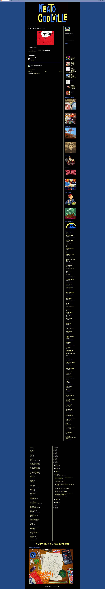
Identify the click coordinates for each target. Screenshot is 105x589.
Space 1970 (68, 357)
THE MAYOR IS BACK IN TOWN (60, 494)
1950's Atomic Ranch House (70, 345)
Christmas (31, 480)
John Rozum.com (69, 303)
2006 (55, 508)
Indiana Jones (32, 499)
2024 (55, 447)
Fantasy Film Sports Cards (34, 488)
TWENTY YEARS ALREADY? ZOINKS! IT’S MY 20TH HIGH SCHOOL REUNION (71, 70)
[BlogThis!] (46, 50)
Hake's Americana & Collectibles (69, 412)
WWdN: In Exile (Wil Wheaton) (70, 307)
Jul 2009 (56, 472)
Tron (30, 534)
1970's (31, 455)
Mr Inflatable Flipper (33, 515)
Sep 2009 (57, 469)
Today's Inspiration (69, 376)
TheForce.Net (68, 431)
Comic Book (32, 481)
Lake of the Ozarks (33, 502)
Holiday (31, 495)
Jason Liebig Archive (69, 415)
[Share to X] (47, 50)
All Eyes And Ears (69, 271)
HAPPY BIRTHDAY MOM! (59, 481)
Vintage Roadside (69, 331)
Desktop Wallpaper (33, 482)
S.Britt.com (68, 422)
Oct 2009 (57, 468)
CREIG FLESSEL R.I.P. (73, 80)
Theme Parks (32, 531)
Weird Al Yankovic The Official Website (71, 438)
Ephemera (31, 486)
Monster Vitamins (32, 510)
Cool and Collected (69, 312)
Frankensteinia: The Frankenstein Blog (69, 351)
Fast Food (31, 489)
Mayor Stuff (32, 506)
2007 (55, 507)
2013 (55, 458)
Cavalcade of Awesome (70, 279)
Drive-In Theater (68, 406)
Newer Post (30, 71)
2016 (55, 453)
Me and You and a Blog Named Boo (70, 269)
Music (31, 516)
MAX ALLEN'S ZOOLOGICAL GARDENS (62, 488)
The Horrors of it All (69, 235)
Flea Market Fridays (33, 491)
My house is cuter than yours (70, 295)
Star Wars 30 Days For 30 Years (35, 525)
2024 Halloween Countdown (34, 473)
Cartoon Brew (68, 243)
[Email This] (45, 50)
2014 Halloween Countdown (34, 471)
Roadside (31, 521)
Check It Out (32, 478)
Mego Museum (68, 419)
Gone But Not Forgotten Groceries (70, 337)
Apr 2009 (57, 499)
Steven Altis (33, 57)
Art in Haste (68, 274)
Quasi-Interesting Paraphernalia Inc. (69, 390)
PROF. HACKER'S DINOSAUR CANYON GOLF (73, 76)
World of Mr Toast (69, 439)
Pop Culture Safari (69, 240)
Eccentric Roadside (69, 359)
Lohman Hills (68, 416)
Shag (67, 425)
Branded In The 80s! (69, 320)
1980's (31, 456)
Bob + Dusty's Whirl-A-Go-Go (70, 354)
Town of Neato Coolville (34, 532)
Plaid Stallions (68, 323)
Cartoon (31, 475)
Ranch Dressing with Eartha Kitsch (69, 365)
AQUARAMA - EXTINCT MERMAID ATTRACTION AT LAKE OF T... (64, 485)
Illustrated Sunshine (33, 51)
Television (31, 529)
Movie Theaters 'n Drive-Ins (34, 512)
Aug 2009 (57, 471)
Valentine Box (32, 536)
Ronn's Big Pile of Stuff (70, 254)
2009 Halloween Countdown (34, 464)
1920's (31, 447)
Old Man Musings (69, 284)
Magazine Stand (32, 505)
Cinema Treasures (69, 402)
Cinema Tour (68, 401)
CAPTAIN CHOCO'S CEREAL (72, 92)
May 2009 (57, 497)
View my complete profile (69, 35)
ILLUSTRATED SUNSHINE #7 (60, 475)
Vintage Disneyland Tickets (70, 301)
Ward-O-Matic (68, 342)
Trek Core (67, 433)
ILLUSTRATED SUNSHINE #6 (60, 490)
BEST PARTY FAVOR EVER (60, 480)
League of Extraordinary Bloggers (35, 503)
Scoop (67, 423)
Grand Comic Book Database (70, 410)
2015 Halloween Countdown (34, 472)
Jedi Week (31, 501)
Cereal (31, 477)
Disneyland (31, 484)
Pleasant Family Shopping (70, 362)
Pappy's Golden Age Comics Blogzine (69, 315)
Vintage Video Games (33, 540)
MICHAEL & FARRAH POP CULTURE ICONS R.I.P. (64, 477)
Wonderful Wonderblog (70, 292)
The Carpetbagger (69, 371)
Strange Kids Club (69, 429)
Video (31, 537)
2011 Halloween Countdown (34, 467)
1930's (31, 448)
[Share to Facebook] (48, 50)
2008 (55, 505)
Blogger (58, 586)
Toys (30, 533)
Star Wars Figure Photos (34, 527)
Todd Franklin (35, 50)
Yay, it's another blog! (70, 384)
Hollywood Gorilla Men (70, 328)
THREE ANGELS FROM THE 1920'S (61, 491)
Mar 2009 (57, 500)
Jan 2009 (56, 503)
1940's (31, 451)
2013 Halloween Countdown (34, 469)
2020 (55, 449)
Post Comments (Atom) (36, 73)
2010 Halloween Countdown (34, 465)
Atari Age (67, 396)
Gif (30, 494)
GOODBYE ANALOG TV (59, 487)
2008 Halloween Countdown (34, 463)
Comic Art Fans (68, 405)
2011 (55, 461)
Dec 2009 (57, 465)
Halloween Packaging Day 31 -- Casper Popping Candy (73, 64)
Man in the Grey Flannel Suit (70, 418)
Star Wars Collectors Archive (70, 427)
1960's (31, 454)
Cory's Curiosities (69, 282)
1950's (31, 452)
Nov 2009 (57, 466)
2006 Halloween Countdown (34, 460)
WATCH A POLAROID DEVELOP (60, 483)
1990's (31, 459)
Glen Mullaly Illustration (70, 378)
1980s (31, 458)
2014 (55, 456)
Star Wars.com (68, 428)
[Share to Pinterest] (49, 50)
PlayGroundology (69, 265)
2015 (55, 455)
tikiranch (67, 381)
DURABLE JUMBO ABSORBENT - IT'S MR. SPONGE (64, 493)
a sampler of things (69, 289)
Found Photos (32, 493)
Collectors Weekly (69, 404)
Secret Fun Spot (68, 424)
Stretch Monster (32, 528)
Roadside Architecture (70, 248)
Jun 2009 (56, 474)
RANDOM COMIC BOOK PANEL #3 (61, 496)
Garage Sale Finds (69, 263)
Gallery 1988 (68, 408)
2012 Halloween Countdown (34, 468)
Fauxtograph (32, 490)
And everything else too (70, 232)
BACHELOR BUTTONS (59, 478)
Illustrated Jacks (32, 497)
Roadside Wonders (69, 420)
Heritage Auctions (69, 414)
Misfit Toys (31, 508)
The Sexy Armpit (69, 318)
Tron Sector (68, 435)
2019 (55, 450)
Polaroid (31, 518)
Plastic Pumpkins (69, 386)
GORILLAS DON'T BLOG (70, 238)
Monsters (31, 511)
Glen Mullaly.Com (69, 409)
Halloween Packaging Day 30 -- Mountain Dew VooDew (73, 87)
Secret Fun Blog (69, 298)
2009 (55, 464)
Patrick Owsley (68, 326)
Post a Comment (32, 69)
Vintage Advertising (33, 538)
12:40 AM (32, 60)
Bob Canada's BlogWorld (70, 276)
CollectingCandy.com (69, 339)
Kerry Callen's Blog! (69, 257)
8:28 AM (32, 66)
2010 (55, 462)
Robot (31, 523)
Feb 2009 (57, 502)
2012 (55, 459)
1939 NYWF (32, 450)
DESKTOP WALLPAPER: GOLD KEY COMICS (73, 58)
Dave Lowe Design (69, 333)
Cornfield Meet (68, 373)
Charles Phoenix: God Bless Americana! (70, 400)
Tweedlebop (68, 436)
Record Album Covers (33, 520)
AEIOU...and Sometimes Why (70, 251)
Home (45, 71)
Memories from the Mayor (34, 507)
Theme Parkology (69, 432)
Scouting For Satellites (70, 368)
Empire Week (32, 485)
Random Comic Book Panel (34, 519)
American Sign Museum (70, 395)
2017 (55, 452)
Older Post (60, 71)
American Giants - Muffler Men (70, 260)
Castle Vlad (68, 398)
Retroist (67, 245)
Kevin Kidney (68, 347)
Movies (31, 514)
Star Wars (31, 524)
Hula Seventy (68, 309)
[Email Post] (43, 50)
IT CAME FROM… (69, 287)
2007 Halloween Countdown (34, 462)
